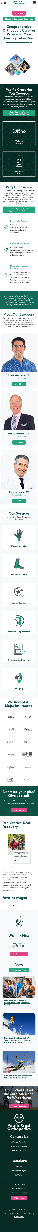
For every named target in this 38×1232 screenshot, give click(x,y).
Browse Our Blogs (19, 970)
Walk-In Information (19, 954)
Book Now (19, 13)
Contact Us (5, 3)
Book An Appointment (19, 1106)
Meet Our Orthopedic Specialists (19, 19)
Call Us (2, 3)
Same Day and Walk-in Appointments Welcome (19, 113)
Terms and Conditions (25, 1214)
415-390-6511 (19, 810)
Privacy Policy (19, 1216)
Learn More (19, 384)
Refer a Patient (10, 1214)
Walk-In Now (19, 1198)
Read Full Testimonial (4, 893)
